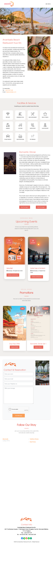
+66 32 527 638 (9, 91)
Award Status (33, 442)
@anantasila (5, 439)
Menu (49, 4)
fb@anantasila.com (11, 92)
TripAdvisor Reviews (34, 439)
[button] (4, 21)
